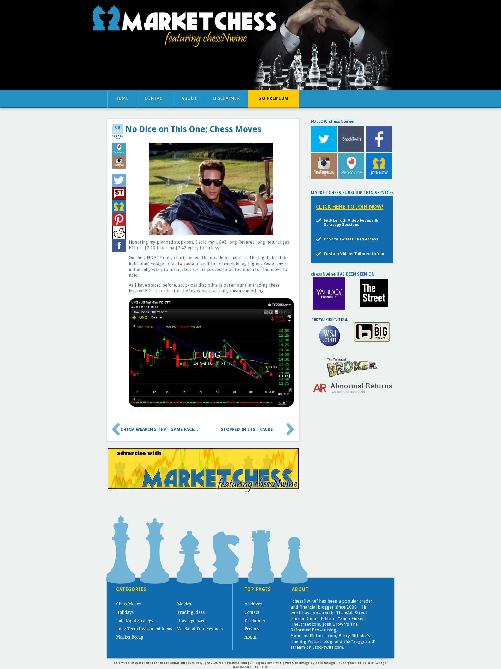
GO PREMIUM (273, 98)
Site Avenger (377, 663)
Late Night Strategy (134, 620)
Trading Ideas (191, 612)
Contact (155, 98)
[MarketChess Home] (187, 27)
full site (261, 667)
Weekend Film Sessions (200, 628)
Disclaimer (226, 98)
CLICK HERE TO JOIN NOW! (349, 206)
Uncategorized (191, 620)
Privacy (251, 628)
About (189, 98)
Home (122, 98)
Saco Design (325, 663)
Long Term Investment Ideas (144, 628)
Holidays (125, 612)
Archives (253, 604)
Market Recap (129, 637)
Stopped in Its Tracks (247, 429)
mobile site (242, 667)
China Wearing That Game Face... (159, 429)
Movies (184, 604)
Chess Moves (128, 604)
